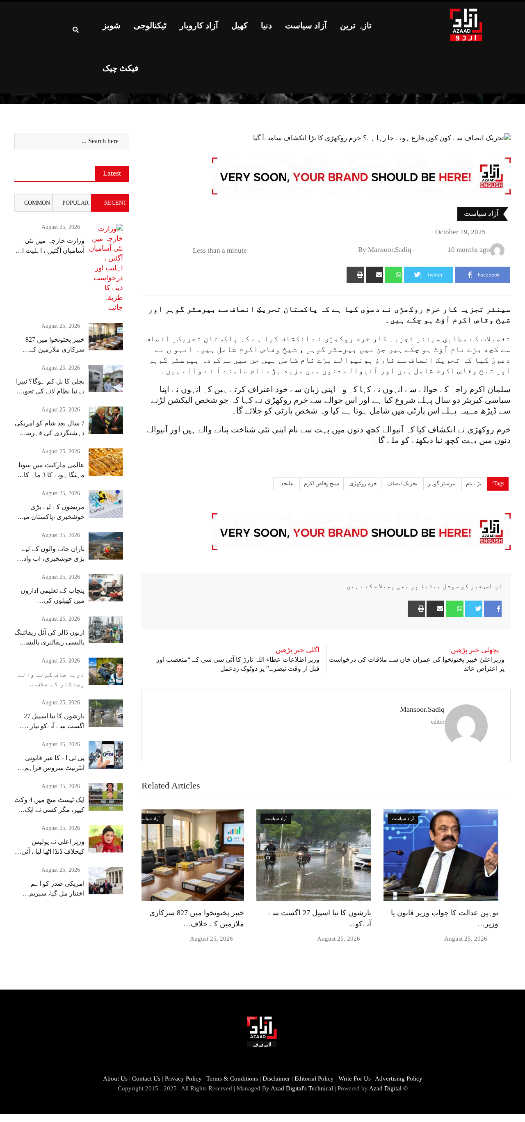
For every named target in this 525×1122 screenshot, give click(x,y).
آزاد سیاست (306, 25)
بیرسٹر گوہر (442, 483)
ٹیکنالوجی (150, 25)
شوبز (112, 25)
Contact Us (146, 1078)
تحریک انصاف (402, 483)
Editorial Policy (314, 1078)
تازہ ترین (356, 25)
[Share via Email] (374, 275)
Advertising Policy (398, 1078)
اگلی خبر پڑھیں (298, 650)
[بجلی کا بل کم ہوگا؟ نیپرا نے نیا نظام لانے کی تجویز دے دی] (106, 378)
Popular (75, 203)
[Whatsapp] (393, 275)
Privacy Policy (183, 1078)
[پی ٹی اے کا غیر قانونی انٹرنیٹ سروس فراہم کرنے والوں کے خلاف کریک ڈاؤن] (106, 755)
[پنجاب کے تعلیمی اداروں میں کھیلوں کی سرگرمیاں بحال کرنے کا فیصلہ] (106, 587)
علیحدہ (286, 483)
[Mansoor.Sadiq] (421, 250)
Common (37, 203)
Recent (115, 203)
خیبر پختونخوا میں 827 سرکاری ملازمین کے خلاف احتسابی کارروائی (52, 349)
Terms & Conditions (232, 1078)
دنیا (266, 25)
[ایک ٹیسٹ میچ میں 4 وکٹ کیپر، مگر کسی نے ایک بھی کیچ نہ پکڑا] (106, 797)
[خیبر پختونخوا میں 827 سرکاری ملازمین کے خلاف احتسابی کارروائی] (106, 336)
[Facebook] (493, 609)
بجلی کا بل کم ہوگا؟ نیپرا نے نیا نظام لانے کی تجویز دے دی (50, 391)
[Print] (355, 275)
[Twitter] (474, 609)
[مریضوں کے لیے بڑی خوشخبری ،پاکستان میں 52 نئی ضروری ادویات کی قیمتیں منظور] (106, 504)
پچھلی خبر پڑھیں (475, 650)
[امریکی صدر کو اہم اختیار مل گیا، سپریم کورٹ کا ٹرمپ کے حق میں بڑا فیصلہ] (106, 880)
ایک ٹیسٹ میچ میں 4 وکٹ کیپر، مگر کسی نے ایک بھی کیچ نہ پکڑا (49, 809)
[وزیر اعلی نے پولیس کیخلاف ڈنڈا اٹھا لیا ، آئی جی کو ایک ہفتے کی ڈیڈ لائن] (106, 838)
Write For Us (354, 1078)
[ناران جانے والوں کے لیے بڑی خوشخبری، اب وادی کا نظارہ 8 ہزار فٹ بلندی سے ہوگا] (106, 546)
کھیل (239, 25)
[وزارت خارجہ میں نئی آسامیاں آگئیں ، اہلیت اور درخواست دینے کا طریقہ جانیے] (106, 268)
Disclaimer (276, 1078)
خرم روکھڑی (363, 483)
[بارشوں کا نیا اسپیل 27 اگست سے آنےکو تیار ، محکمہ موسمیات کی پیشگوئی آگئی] (106, 713)
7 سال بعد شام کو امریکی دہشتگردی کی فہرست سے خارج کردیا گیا (49, 433)
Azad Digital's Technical (302, 1088)
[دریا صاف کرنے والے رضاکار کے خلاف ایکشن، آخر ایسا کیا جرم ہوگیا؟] (106, 671)
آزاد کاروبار (199, 25)
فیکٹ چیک (121, 68)
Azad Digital (385, 1088)
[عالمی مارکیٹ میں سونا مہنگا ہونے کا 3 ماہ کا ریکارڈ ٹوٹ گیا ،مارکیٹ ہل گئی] (106, 462)
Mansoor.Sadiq (422, 709)
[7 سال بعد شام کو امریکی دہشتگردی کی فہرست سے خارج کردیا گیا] (106, 420)
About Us (115, 1078)
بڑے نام (474, 483)
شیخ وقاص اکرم (321, 483)
